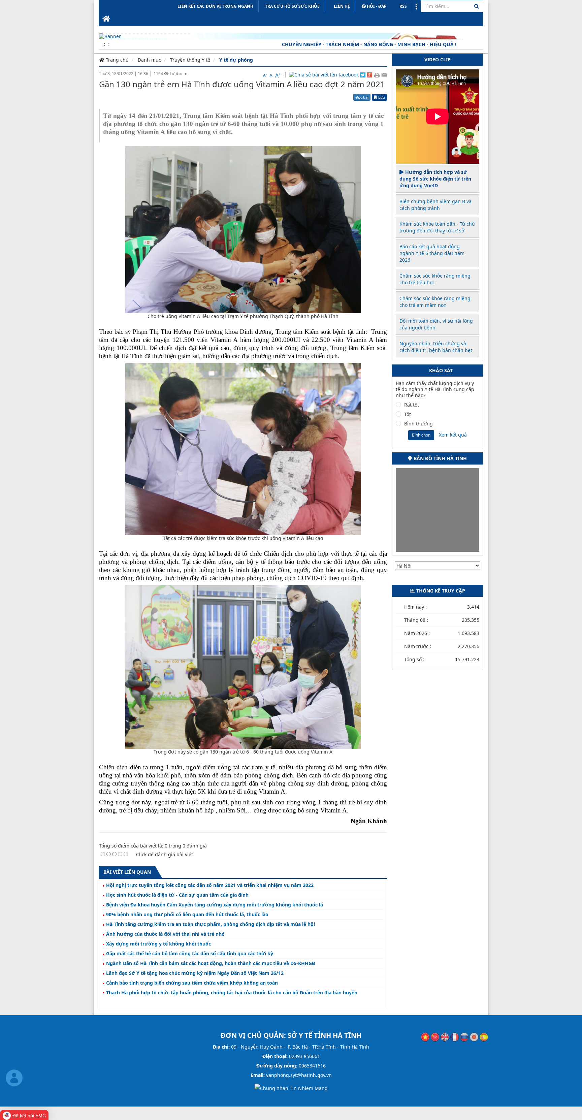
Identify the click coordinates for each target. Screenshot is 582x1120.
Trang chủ (116, 60)
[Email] (384, 74)
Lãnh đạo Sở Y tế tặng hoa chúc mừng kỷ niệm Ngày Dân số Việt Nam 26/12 (195, 973)
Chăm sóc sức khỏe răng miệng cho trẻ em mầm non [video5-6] (435, 301)
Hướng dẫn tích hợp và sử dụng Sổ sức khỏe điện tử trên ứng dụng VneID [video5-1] (435, 179)
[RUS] (464, 1036)
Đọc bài (361, 97)
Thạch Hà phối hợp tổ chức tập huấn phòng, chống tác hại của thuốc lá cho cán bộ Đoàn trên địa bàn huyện (231, 993)
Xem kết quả (453, 434)
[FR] (454, 1036)
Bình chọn (421, 435)
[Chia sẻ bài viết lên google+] (369, 74)
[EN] (445, 1036)
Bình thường (418, 424)
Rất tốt (411, 405)
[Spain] (484, 1036)
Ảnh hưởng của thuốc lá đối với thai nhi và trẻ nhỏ (165, 934)
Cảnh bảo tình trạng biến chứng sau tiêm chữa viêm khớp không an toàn (192, 983)
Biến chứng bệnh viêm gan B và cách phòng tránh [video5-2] (435, 204)
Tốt (407, 414)
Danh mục (149, 60)
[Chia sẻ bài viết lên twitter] (362, 74)
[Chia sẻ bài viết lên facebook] (324, 74)
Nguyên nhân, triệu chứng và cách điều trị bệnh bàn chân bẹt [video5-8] (435, 346)
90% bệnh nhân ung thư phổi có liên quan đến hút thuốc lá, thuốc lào (187, 914)
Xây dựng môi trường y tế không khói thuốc (158, 944)
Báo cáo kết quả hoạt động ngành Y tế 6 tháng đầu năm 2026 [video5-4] (431, 253)
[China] (435, 1036)
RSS (403, 6)
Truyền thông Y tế (190, 60)
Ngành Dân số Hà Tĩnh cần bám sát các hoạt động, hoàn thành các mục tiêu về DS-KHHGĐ (210, 963)
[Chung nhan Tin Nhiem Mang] (291, 1088)
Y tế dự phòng (236, 60)
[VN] (425, 1036)
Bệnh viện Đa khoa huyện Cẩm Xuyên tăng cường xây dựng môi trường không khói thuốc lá (214, 905)
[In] (377, 74)
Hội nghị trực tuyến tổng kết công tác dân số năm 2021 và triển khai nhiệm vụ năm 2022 (210, 885)
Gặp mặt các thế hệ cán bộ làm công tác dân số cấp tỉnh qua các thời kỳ (189, 954)
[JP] (474, 1036)
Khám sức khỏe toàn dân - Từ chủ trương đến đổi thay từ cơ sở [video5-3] (437, 227)
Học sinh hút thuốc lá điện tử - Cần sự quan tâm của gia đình (177, 895)
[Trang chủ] (106, 19)
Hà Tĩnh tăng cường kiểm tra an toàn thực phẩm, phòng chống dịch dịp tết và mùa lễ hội (210, 924)
